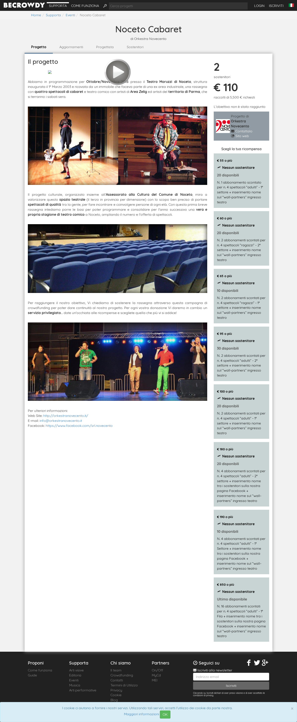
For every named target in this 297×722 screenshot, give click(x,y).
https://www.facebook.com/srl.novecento (79, 425)
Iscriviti (276, 5)
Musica (74, 685)
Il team (116, 670)
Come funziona (85, 5)
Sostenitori (135, 47)
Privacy (116, 690)
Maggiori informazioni (141, 714)
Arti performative (82, 690)
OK (165, 714)
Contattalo (243, 131)
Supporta (58, 5)
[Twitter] (257, 663)
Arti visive (76, 670)
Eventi (73, 680)
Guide (32, 675)
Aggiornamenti (71, 47)
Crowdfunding (121, 675)
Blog (114, 700)
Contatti (116, 680)
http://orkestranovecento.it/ (65, 415)
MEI (154, 680)
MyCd (156, 675)
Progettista (105, 47)
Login (259, 5)
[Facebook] (249, 663)
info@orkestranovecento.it (61, 420)
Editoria (75, 675)
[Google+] (265, 663)
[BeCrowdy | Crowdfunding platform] (24, 7)
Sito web (242, 136)
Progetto (38, 47)
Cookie (116, 695)
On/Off (157, 670)
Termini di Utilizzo (124, 685)
